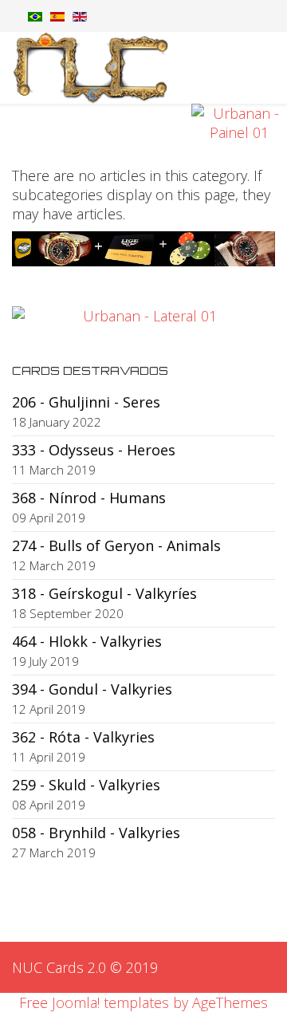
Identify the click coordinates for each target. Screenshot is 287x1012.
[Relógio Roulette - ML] (143, 248)
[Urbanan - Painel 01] (143, 123)
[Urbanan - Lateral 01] (143, 315)
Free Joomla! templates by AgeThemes (143, 1002)
